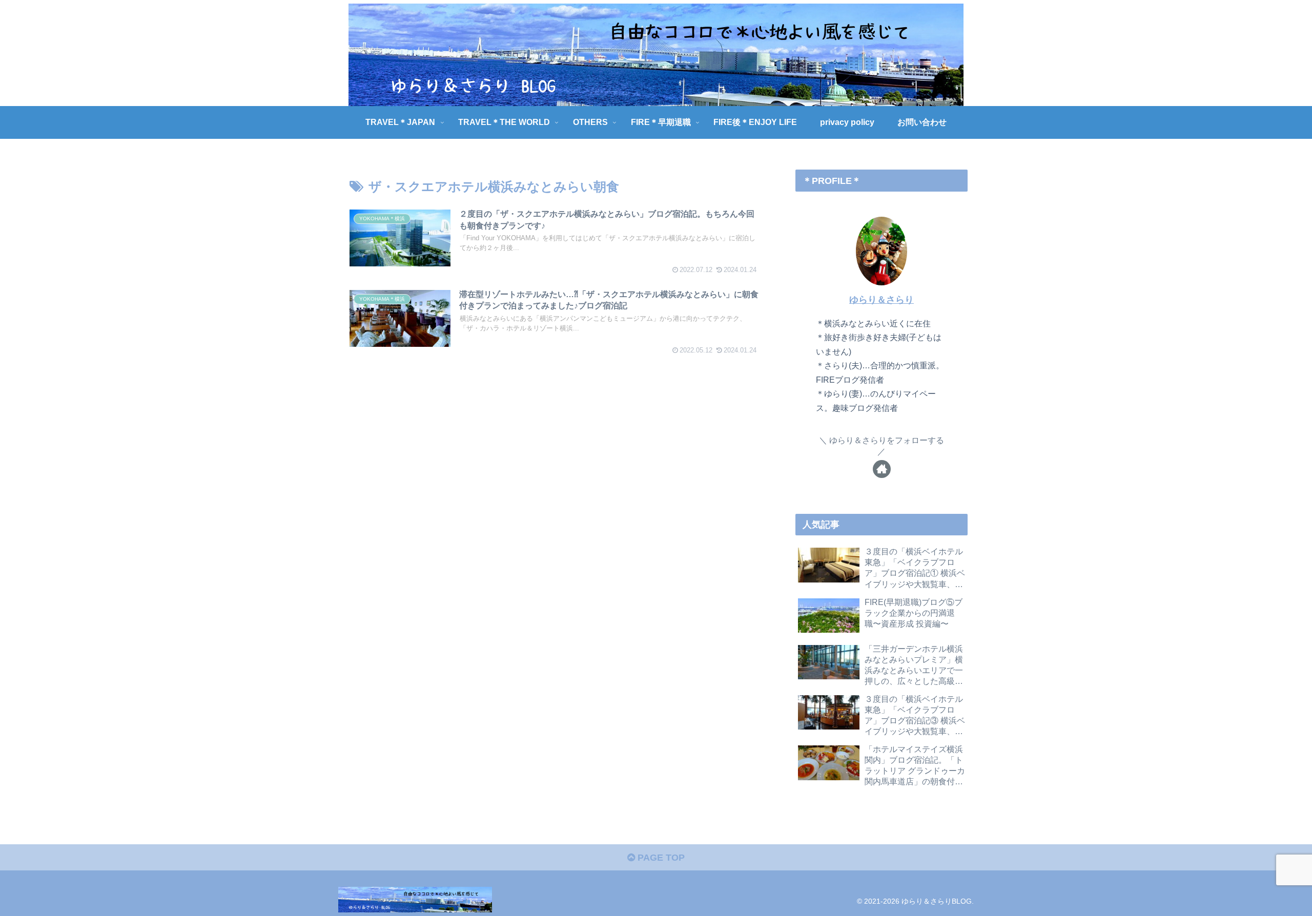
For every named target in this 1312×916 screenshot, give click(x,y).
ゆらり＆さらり (881, 300)
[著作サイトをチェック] (882, 469)
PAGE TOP (660, 857)
